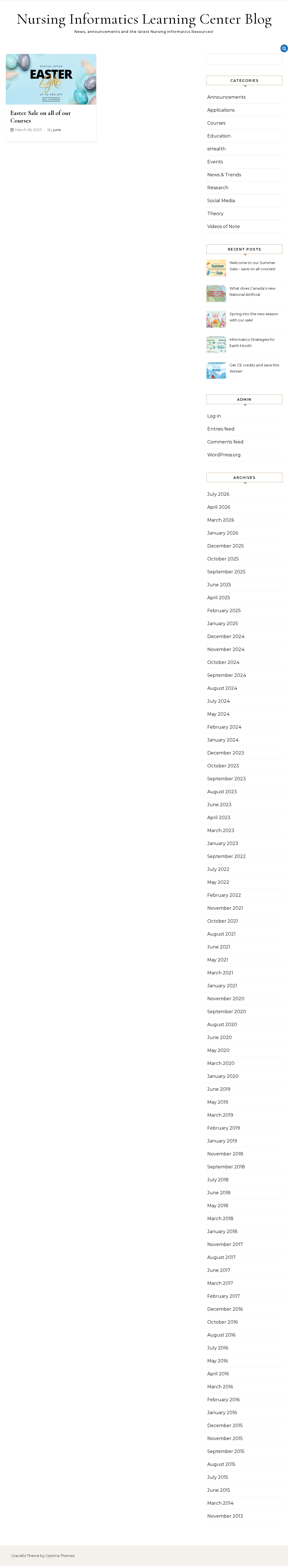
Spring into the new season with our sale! (254, 317)
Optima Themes (60, 1555)
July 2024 (218, 701)
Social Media (221, 200)
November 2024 (226, 649)
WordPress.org (224, 455)
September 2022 (226, 856)
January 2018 (222, 1231)
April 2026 (218, 507)
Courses (216, 123)
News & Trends (224, 174)
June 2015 (218, 1490)
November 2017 (225, 1244)
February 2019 (223, 1128)
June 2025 (219, 584)
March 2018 (220, 1218)
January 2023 (222, 843)
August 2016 (221, 1335)
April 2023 (218, 817)
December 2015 (225, 1425)
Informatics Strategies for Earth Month (252, 342)
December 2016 (225, 1309)
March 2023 (220, 830)
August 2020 (222, 1024)
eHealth (216, 149)
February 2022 (224, 895)
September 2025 (226, 571)
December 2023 (225, 753)
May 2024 (218, 714)
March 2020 (221, 1063)
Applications (221, 110)
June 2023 (219, 804)
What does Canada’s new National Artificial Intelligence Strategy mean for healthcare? (254, 292)
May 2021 (217, 960)
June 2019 (218, 1089)
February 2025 (224, 610)
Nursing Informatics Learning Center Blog (144, 19)
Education (219, 136)
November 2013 (225, 1516)
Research (217, 187)
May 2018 (217, 1205)
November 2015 (225, 1438)
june (57, 130)
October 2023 (223, 766)
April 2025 (218, 597)
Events (215, 162)
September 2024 (226, 675)
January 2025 (222, 623)
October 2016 (222, 1322)
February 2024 (224, 727)
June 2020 (219, 1037)
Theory (215, 213)
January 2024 (223, 740)
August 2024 (222, 688)
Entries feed (221, 429)
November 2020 (225, 998)
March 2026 (220, 520)
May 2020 (218, 1050)
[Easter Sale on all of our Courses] (51, 79)
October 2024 (223, 662)
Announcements (226, 97)
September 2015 (225, 1451)
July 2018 (218, 1179)
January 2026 (222, 533)
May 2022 (218, 882)
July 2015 (217, 1477)
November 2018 (225, 1154)
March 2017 (220, 1283)
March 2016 (220, 1386)
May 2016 (217, 1361)
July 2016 (217, 1348)
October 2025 (223, 559)
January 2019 (222, 1141)
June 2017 (218, 1270)
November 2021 (225, 908)
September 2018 (226, 1167)
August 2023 (222, 791)
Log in (214, 416)
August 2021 (221, 934)
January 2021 (222, 985)
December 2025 (225, 546)
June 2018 (219, 1192)
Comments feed (225, 442)
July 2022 (218, 869)
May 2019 (217, 1102)
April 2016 (218, 1373)
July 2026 (218, 494)
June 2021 (218, 947)
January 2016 (222, 1412)
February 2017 (223, 1296)
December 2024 (226, 636)
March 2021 (220, 972)
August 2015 (221, 1464)
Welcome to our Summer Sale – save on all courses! (252, 265)
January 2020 (222, 1076)
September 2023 (226, 778)
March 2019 (220, 1115)
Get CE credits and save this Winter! (254, 368)
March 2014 (220, 1503)
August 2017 (221, 1257)
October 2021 (222, 921)
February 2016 (223, 1399)
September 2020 (226, 1011)
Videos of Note (223, 226)
